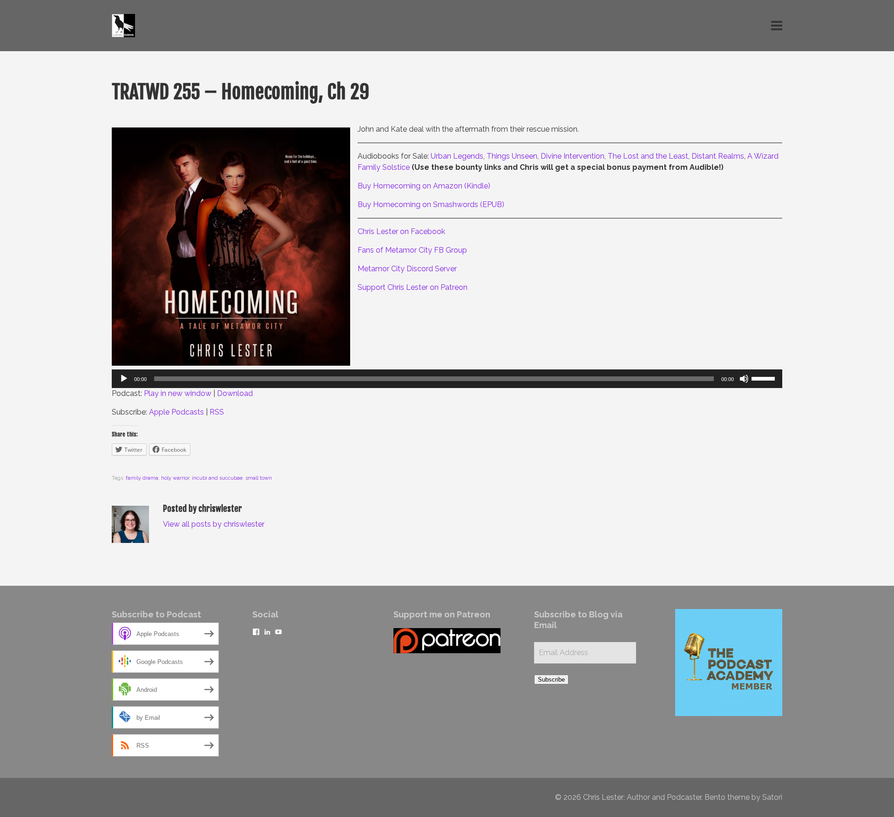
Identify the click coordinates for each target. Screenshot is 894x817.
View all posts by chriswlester (213, 524)
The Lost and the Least (648, 156)
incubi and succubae (217, 478)
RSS (217, 412)
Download (235, 393)
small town (258, 478)
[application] (447, 378)
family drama (142, 478)
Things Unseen (512, 156)
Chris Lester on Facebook (401, 231)
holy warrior (175, 478)
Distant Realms (717, 156)
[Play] (124, 378)
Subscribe (551, 679)
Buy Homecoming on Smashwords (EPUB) (431, 204)
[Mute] (744, 378)
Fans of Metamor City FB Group (412, 250)
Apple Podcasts (176, 412)
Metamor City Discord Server (407, 268)
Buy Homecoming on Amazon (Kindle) (424, 185)
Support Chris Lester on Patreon (412, 287)
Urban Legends (457, 156)
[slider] (765, 377)
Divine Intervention (572, 156)
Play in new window (177, 393)
